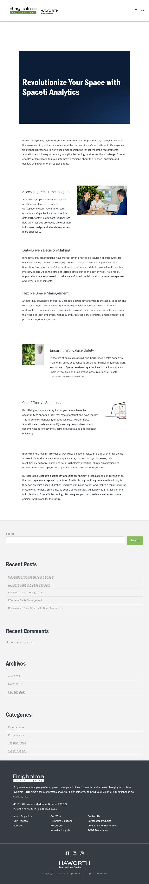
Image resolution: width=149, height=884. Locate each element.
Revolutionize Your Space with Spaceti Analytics (35, 608)
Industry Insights (60, 830)
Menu (142, 10)
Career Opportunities (99, 821)
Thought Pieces (17, 743)
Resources (56, 825)
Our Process (20, 821)
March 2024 (15, 684)
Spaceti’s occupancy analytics (56, 475)
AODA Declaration (98, 830)
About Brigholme (22, 816)
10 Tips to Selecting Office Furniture (29, 584)
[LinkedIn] (74, 853)
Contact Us (94, 816)
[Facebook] (67, 853)
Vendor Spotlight (17, 750)
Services (18, 825)
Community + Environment (103, 825)
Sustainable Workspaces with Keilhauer (31, 576)
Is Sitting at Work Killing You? (25, 592)
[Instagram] (81, 853)
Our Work (55, 816)
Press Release (16, 735)
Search (10, 533)
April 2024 (14, 676)
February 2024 (16, 691)
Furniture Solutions (61, 821)
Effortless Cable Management (25, 600)
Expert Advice (16, 727)
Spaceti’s (27, 199)
